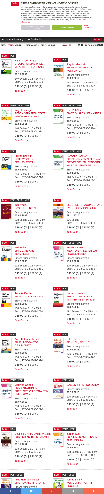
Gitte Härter (73, 339)
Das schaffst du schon (83, 384)
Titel (3, 45)
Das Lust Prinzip (26, 208)
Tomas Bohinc (74, 479)
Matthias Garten (24, 384)
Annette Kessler (23, 293)
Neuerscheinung (13, 39)
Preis (10, 45)
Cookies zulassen (67, 27)
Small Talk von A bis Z (30, 296)
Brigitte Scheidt (23, 156)
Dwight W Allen (42, 433)
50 (70, 45)
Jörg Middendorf (76, 64)
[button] (10, 491)
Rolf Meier (20, 247)
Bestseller (36, 39)
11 (96, 45)
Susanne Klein (75, 247)
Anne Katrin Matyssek (27, 339)
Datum (17, 45)
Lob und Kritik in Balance (32, 437)
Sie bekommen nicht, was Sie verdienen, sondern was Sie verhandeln (84, 162)
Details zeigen (86, 26)
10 (63, 45)
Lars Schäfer (74, 110)
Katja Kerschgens (24, 110)
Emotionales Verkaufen (84, 113)
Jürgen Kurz (73, 433)
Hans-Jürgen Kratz (25, 60)
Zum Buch (20, 90)
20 (66, 45)
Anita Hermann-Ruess (27, 479)
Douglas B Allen (23, 433)
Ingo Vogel (21, 204)
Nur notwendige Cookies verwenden (36, 27)
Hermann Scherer (77, 156)
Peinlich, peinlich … (80, 342)
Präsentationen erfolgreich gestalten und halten (31, 391)
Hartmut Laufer (75, 293)
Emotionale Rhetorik (30, 482)
